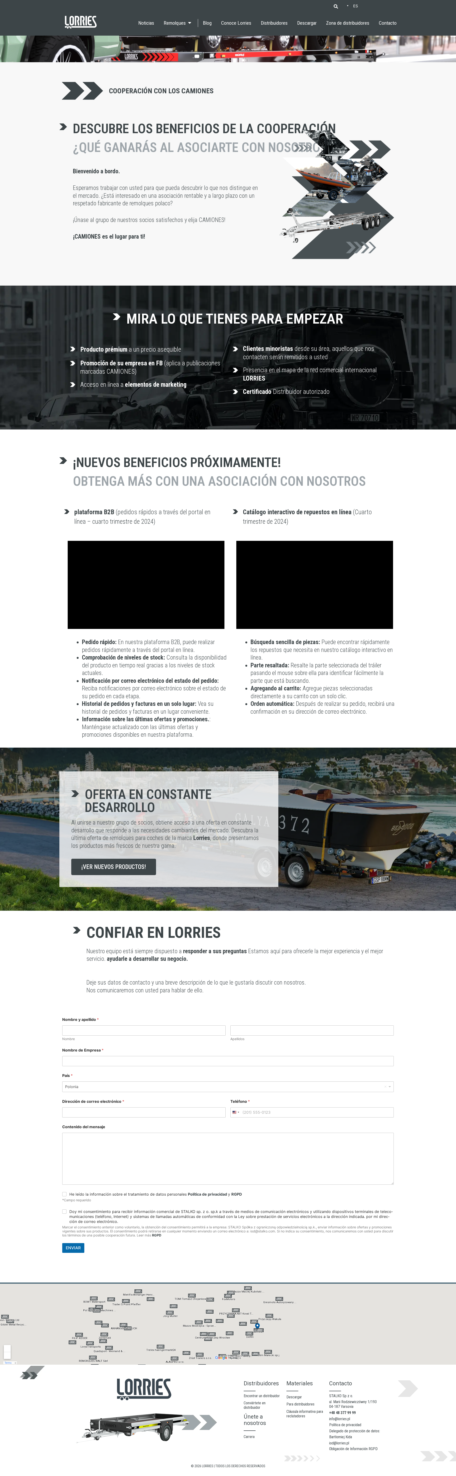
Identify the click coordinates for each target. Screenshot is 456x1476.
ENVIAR (73, 1247)
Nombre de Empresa (83, 1050)
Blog (207, 23)
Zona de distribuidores (347, 23)
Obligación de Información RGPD (353, 1449)
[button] (336, 6)
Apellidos (237, 1039)
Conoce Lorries (236, 23)
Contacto (388, 23)
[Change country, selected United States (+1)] (235, 1112)
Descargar (307, 23)
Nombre (68, 1039)
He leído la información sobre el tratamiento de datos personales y (155, 1194)
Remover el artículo (385, 1086)
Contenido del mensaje (83, 1127)
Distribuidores (274, 23)
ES (355, 6)
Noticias (146, 23)
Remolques (175, 23)
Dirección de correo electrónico (93, 1101)
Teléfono (240, 1101)
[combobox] (228, 1086)
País (67, 1075)
